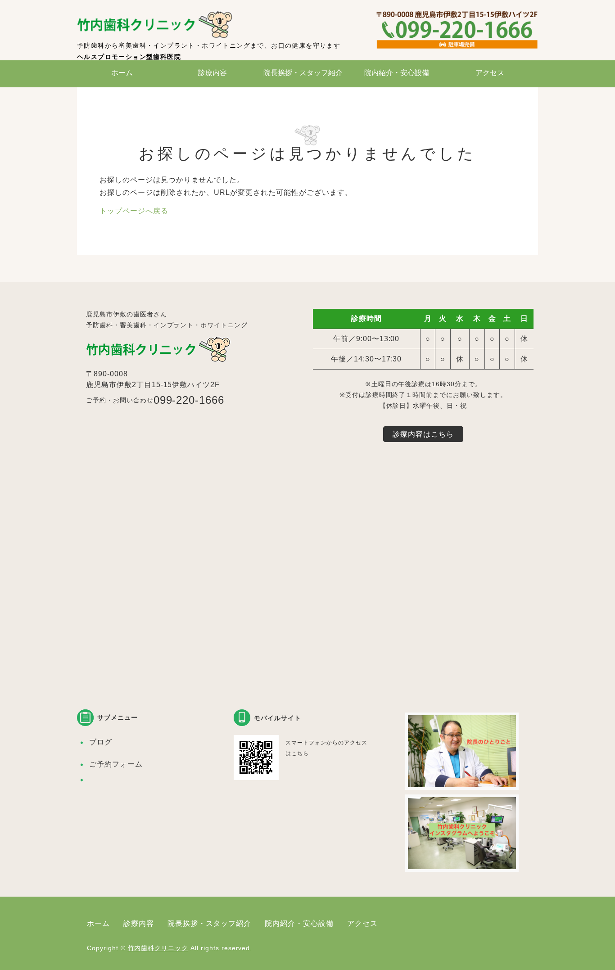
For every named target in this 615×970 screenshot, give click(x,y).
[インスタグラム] (462, 865)
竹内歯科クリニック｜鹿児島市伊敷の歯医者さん (158, 25)
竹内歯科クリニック (158, 948)
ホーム (122, 73)
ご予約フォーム (116, 764)
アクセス (489, 73)
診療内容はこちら (423, 434)
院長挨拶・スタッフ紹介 (303, 73)
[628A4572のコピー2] (462, 783)
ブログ (100, 742)
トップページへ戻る (133, 211)
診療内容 (212, 73)
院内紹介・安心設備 (396, 73)
